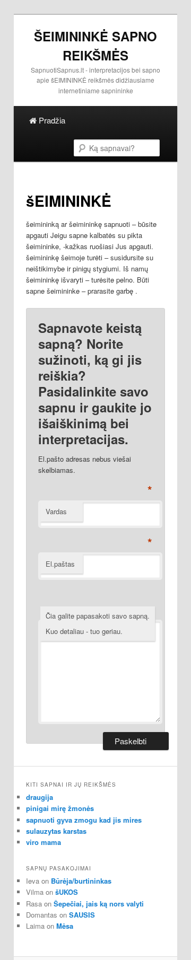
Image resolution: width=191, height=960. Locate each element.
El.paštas (60, 564)
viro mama (43, 842)
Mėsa (64, 926)
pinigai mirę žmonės (60, 808)
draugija (39, 797)
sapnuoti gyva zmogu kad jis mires (84, 820)
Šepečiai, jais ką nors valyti (99, 904)
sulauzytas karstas (56, 831)
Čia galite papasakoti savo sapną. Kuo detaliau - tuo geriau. (98, 623)
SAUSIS (82, 915)
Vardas (56, 511)
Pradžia (51, 120)
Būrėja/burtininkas (81, 881)
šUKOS (66, 892)
